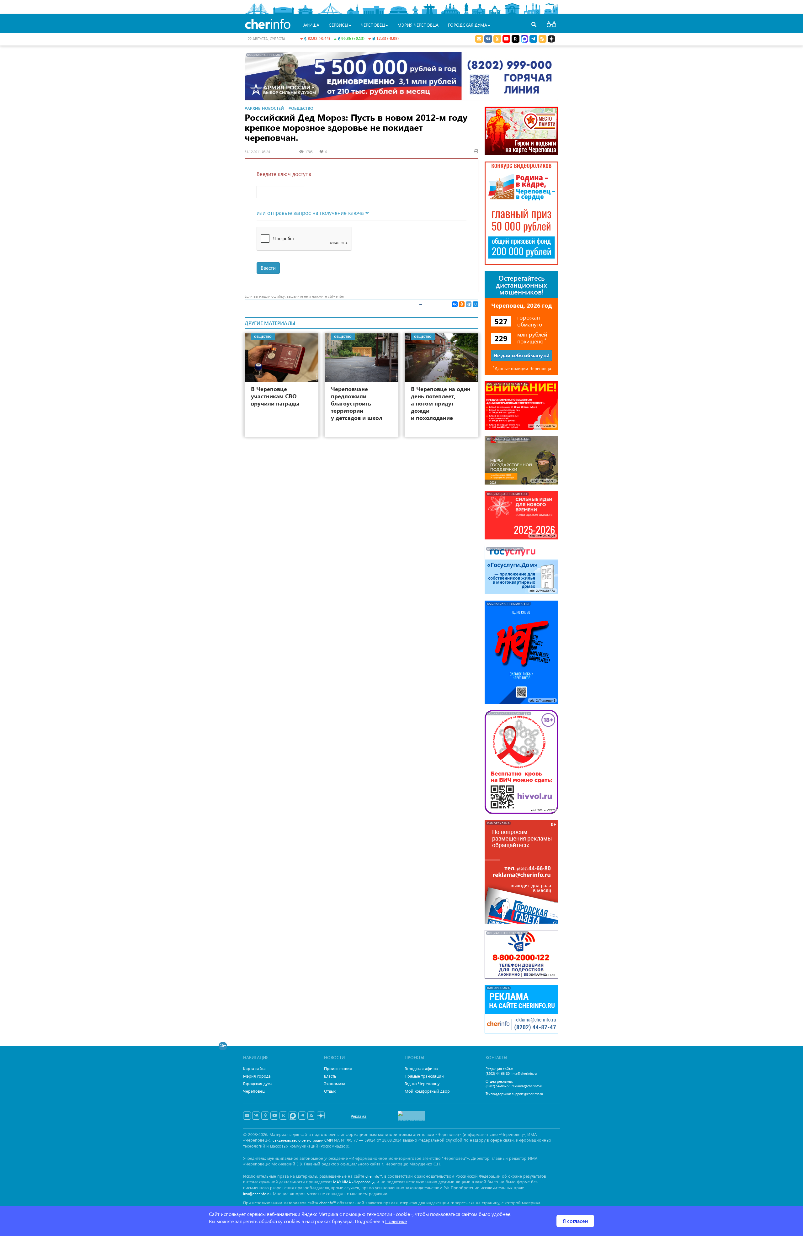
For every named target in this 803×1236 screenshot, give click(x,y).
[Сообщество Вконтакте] (256, 1115)
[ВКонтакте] (455, 304)
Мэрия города (257, 1076)
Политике (396, 1221)
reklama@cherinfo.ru (527, 1086)
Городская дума (258, 1083)
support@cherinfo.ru (527, 1094)
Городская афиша (421, 1068)
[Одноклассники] (462, 304)
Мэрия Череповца (418, 25)
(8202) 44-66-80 (498, 1073)
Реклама (358, 1116)
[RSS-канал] (311, 1115)
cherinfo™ (373, 1176)
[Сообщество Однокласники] (497, 39)
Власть (330, 1076)
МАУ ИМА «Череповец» (354, 1182)
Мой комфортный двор (427, 1091)
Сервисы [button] (338, 25)
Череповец (254, 1091)
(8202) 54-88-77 (498, 1086)
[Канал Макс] (524, 39)
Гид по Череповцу (422, 1083)
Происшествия (338, 1068)
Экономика (334, 1083)
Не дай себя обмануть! (521, 355)
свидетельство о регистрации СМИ (303, 1140)
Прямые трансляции (424, 1076)
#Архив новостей (264, 108)
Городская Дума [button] (467, 25)
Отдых (330, 1091)
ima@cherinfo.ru (524, 1073)
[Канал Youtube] (506, 39)
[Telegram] (468, 304)
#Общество (301, 108)
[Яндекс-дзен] (320, 1116)
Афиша (311, 25)
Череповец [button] (373, 25)
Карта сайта (254, 1068)
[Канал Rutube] (515, 39)
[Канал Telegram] (302, 1115)
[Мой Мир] (475, 304)
